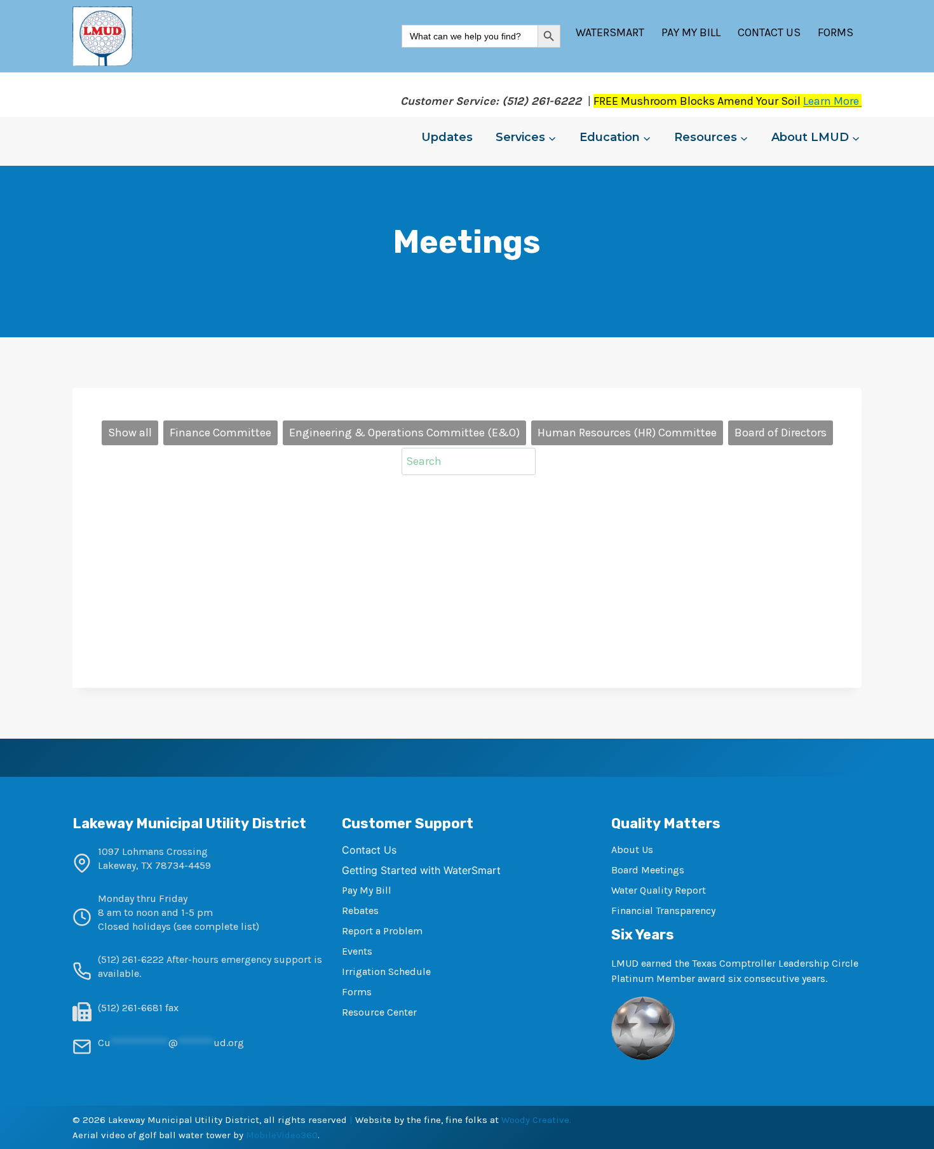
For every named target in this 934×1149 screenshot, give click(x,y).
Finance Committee (220, 433)
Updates (447, 137)
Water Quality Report (658, 890)
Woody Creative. (536, 1119)
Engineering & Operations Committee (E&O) (404, 433)
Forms (835, 32)
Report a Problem (382, 931)
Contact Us (769, 32)
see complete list (216, 926)
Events (357, 951)
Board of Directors (780, 433)
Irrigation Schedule (386, 971)
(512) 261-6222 (131, 959)
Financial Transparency (663, 910)
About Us (632, 849)
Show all (130, 433)
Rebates (360, 910)
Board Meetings (647, 870)
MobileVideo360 (282, 1135)
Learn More (832, 101)
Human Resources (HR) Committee (627, 433)
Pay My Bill (691, 32)
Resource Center (379, 1012)
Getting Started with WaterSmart (421, 870)
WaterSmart (610, 32)
